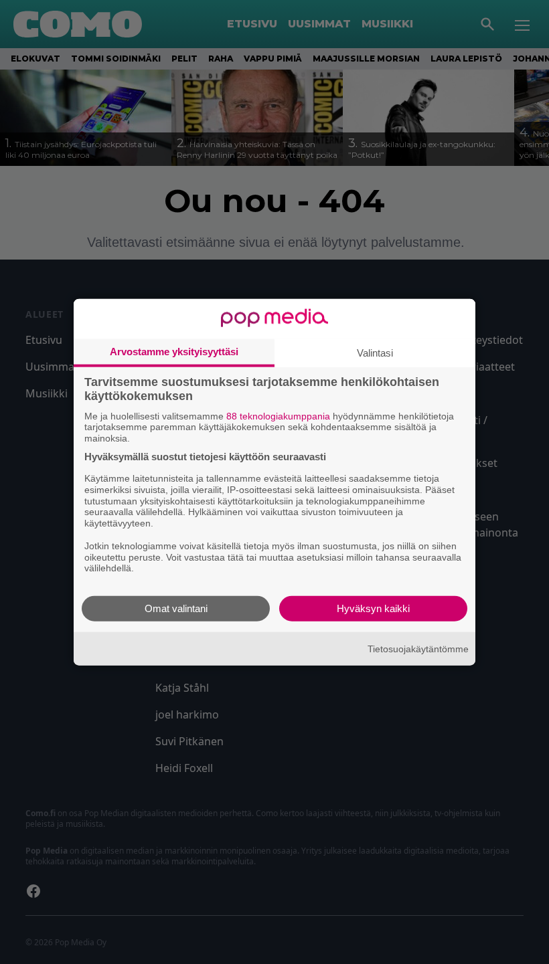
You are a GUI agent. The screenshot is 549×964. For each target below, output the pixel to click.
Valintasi (375, 352)
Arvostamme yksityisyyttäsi (174, 351)
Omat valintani (176, 608)
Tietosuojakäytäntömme (418, 648)
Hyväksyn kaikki (373, 608)
